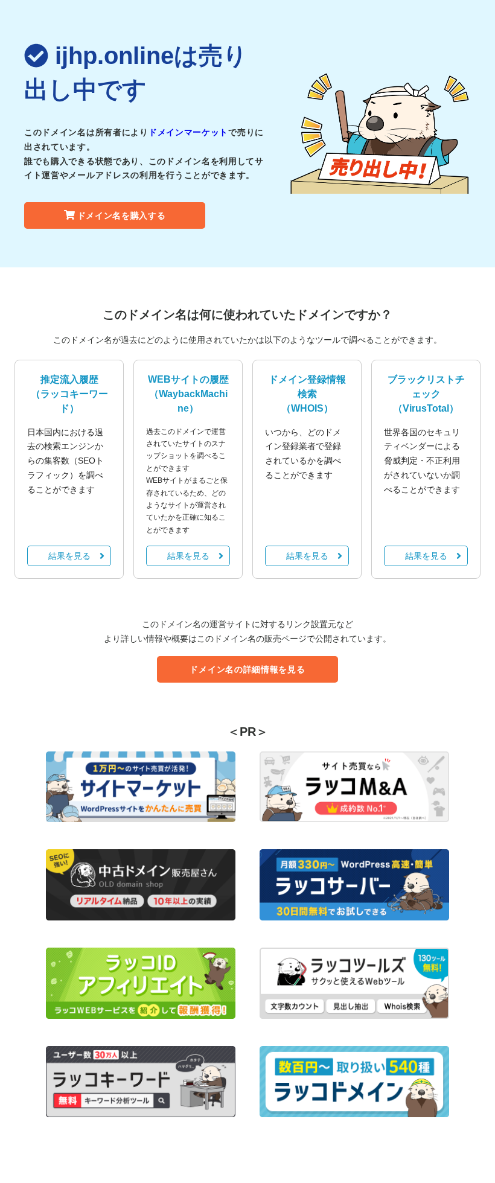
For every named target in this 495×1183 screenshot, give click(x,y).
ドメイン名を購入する (121, 215)
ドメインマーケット (188, 132)
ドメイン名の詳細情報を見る (247, 669)
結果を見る (69, 556)
